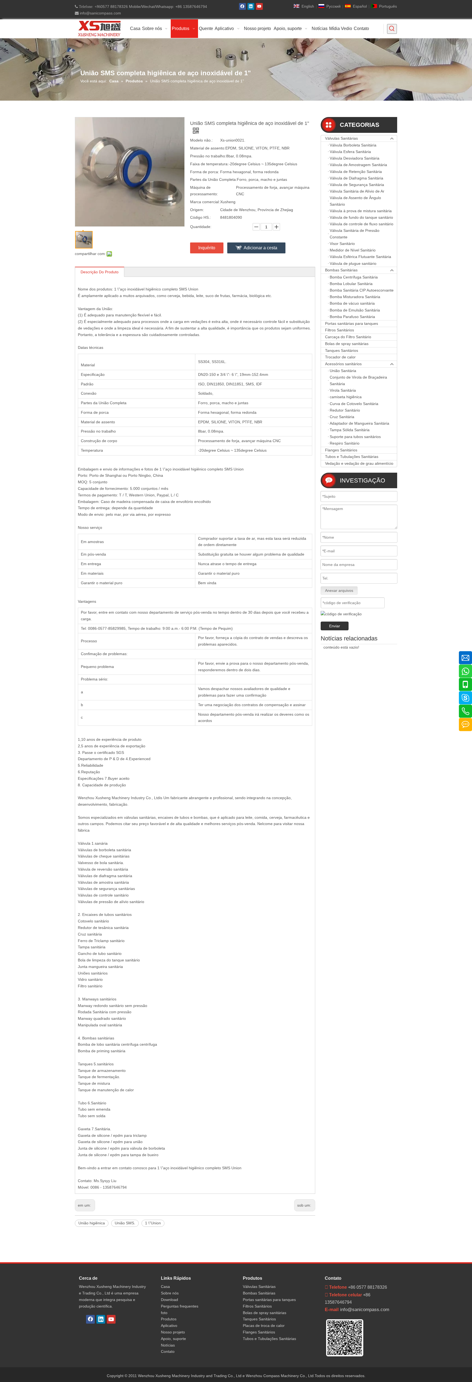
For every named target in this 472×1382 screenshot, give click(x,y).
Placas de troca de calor (264, 1325)
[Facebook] (242, 6)
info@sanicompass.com (100, 13)
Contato (168, 1351)
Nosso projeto (173, 1332)
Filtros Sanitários (339, 330)
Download (169, 1299)
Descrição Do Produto (100, 272)
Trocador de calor (340, 357)
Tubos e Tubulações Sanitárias (351, 456)
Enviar (334, 626)
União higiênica (91, 1223)
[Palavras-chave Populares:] (392, 29)
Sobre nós (170, 1293)
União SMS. (125, 1223)
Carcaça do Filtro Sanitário (348, 337)
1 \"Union (153, 1223)
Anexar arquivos (339, 590)
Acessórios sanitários (343, 364)
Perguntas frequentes (179, 1306)
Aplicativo (169, 1325)
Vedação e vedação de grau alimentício (359, 463)
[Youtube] (259, 6)
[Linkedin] (250, 6)
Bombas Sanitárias (341, 270)
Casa (165, 1286)
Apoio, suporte (173, 1338)
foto (164, 1313)
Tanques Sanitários (341, 350)
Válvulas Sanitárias (341, 138)
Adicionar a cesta (260, 247)
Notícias (168, 1345)
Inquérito (206, 247)
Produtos (168, 1319)
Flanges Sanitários (341, 450)
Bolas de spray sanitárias (346, 343)
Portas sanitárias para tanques (351, 323)
